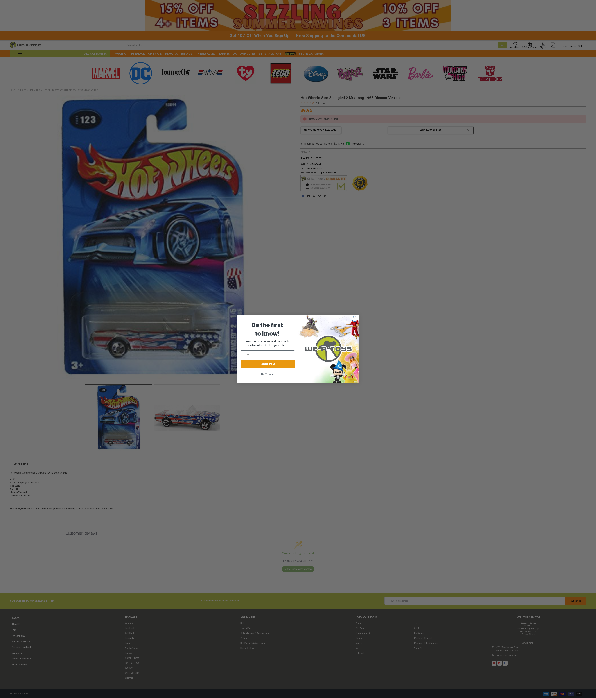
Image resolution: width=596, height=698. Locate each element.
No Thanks (267, 374)
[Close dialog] (354, 319)
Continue (267, 364)
